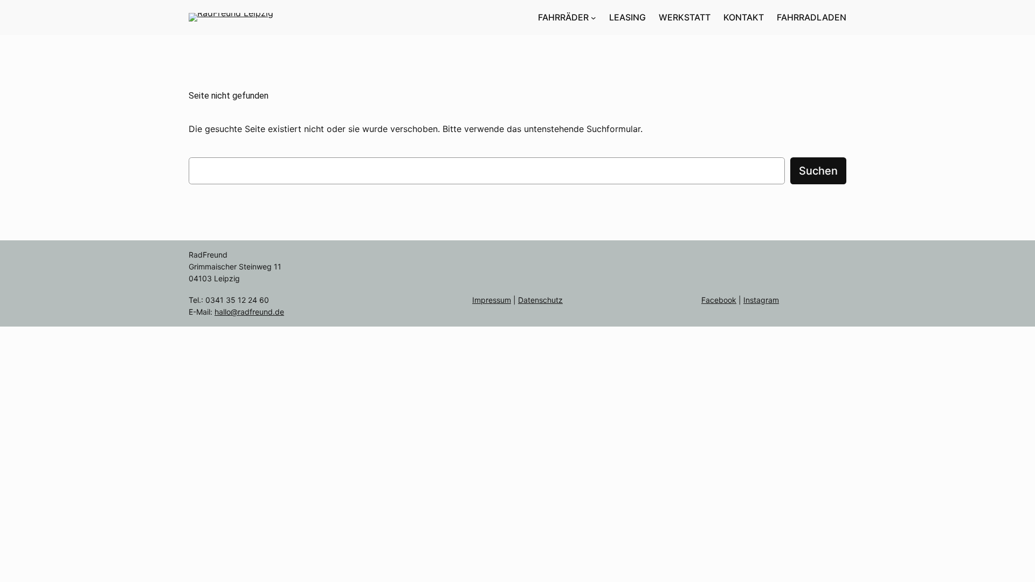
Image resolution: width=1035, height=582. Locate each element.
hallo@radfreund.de (249, 311)
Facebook (718, 299)
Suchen (818, 170)
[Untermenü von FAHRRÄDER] (593, 17)
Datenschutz (540, 299)
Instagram (761, 299)
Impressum (491, 299)
